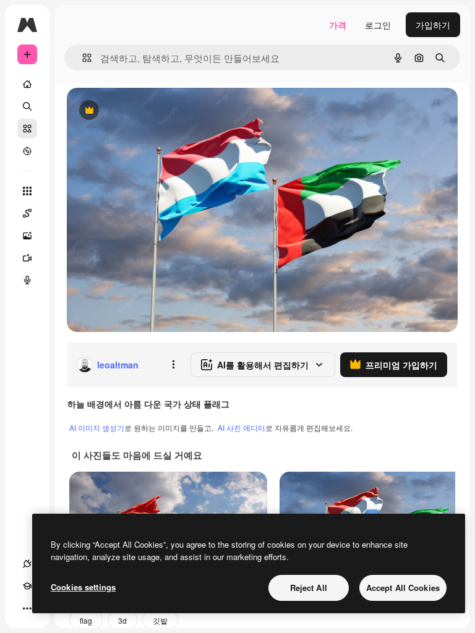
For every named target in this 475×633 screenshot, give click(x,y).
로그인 (378, 25)
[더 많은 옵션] (173, 364)
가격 (337, 25)
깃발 (160, 620)
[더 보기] (27, 608)
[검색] (27, 106)
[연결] (27, 564)
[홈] (27, 84)
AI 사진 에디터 (241, 427)
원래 (138, 110)
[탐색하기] (27, 151)
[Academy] (27, 586)
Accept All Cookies (403, 587)
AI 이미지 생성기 (96, 427)
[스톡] (27, 128)
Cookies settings (83, 587)
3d (122, 620)
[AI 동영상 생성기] (27, 258)
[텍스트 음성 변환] (27, 280)
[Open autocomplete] (82, 57)
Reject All (308, 587)
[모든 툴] (27, 191)
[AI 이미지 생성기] (27, 235)
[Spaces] (27, 213)
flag (86, 620)
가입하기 (433, 25)
